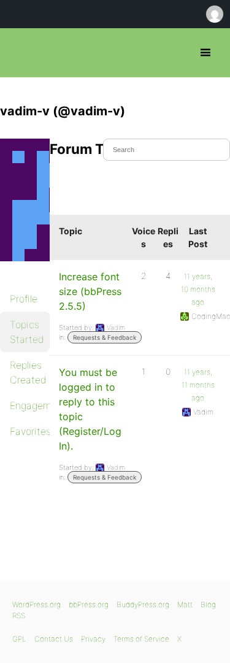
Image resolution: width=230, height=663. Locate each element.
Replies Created (28, 372)
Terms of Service (141, 638)
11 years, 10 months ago (198, 289)
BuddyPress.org (143, 604)
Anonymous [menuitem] (214, 14)
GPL (19, 638)
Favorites (30, 431)
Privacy (93, 638)
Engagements (30, 405)
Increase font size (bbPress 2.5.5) (90, 291)
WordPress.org (36, 604)
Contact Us (53, 638)
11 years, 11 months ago (198, 384)
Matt (185, 604)
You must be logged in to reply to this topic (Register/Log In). (90, 409)
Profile (23, 299)
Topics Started (27, 331)
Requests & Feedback (104, 337)
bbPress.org (20, 52)
